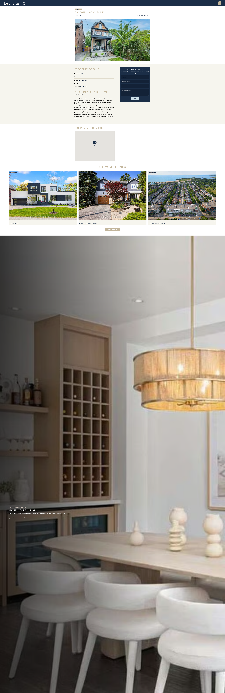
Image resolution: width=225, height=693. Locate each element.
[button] (219, 3)
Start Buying (16, 517)
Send (135, 98)
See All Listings (112, 229)
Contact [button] (202, 3)
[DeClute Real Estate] (48, 3)
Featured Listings (210, 3)
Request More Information (143, 15)
